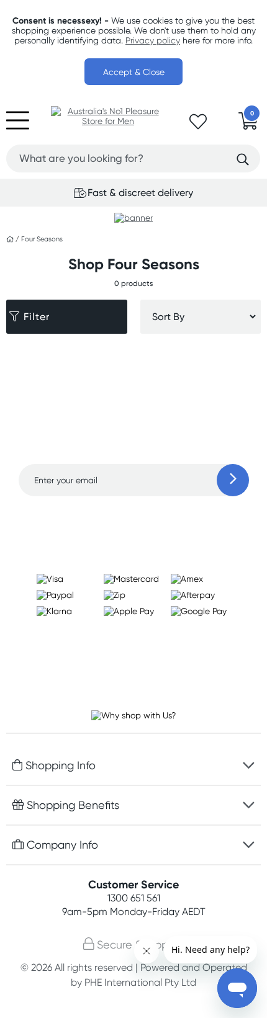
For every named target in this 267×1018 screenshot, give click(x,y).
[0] (248, 125)
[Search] (243, 159)
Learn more (133, 520)
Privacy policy (152, 40)
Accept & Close (134, 72)
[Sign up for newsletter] (233, 480)
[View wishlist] (198, 125)
